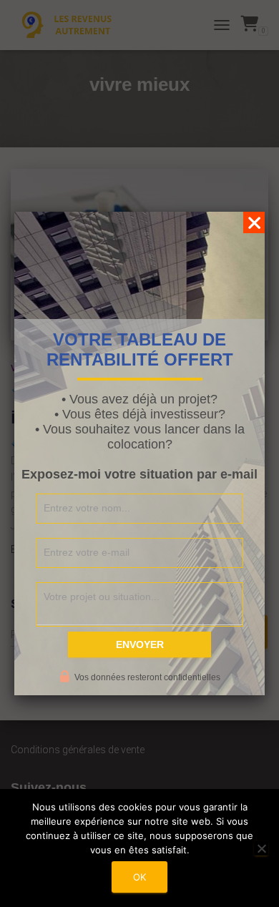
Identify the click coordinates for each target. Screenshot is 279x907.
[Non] (261, 848)
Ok (139, 877)
